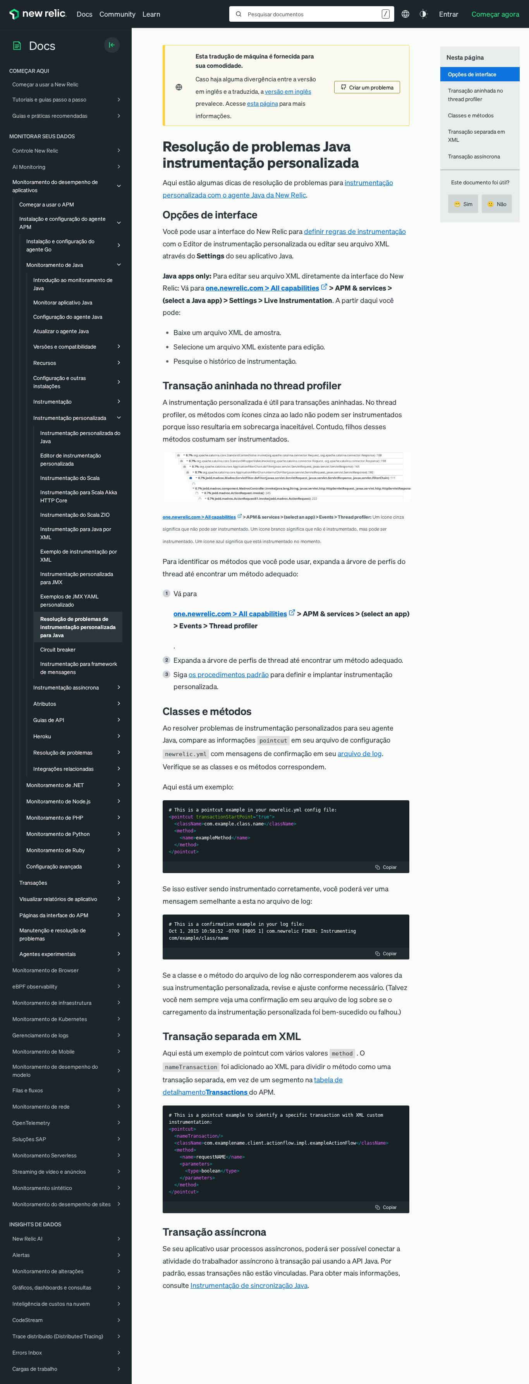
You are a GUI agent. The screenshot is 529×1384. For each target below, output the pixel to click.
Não (497, 203)
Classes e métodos (471, 115)
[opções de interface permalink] (261, 214)
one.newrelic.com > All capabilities (262, 287)
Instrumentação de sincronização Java (249, 1285)
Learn (151, 13)
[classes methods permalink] (257, 711)
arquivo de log (360, 753)
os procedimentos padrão (229, 674)
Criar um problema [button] (371, 87)
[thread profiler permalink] (347, 385)
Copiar (390, 867)
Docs (85, 13)
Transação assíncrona (474, 156)
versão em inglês (288, 91)
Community (118, 13)
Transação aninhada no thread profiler (475, 94)
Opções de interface (472, 73)
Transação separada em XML (476, 135)
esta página (262, 103)
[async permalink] (272, 1232)
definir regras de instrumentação (355, 231)
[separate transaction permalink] (307, 1036)
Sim (463, 203)
